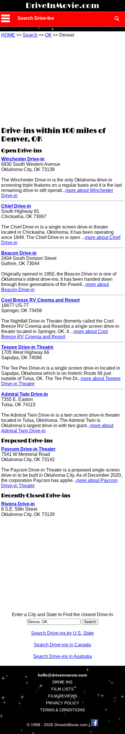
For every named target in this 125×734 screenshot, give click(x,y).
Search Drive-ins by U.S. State (62, 633)
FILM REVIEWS (62, 696)
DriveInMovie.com (62, 5)
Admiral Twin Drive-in (24, 394)
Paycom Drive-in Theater (28, 449)
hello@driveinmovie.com (62, 675)
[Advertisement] (62, 81)
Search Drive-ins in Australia (62, 656)
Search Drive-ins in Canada (62, 644)
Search (30, 35)
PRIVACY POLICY (62, 703)
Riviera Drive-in (18, 503)
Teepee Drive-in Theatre (27, 347)
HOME (8, 35)
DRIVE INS (62, 682)
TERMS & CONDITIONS (62, 710)
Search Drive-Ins (35, 18)
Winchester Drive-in (22, 158)
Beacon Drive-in (19, 253)
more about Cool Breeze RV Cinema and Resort (54, 334)
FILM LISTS (62, 689)
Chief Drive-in (16, 206)
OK (48, 35)
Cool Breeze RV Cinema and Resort (40, 300)
